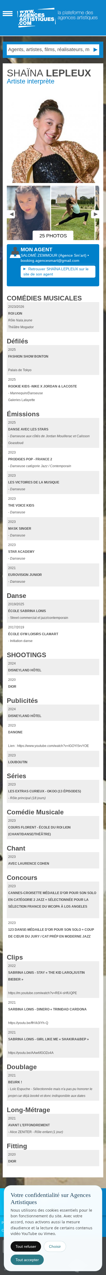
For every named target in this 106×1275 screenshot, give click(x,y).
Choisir (55, 1246)
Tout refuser (25, 1246)
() (73, 255)
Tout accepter (27, 1260)
